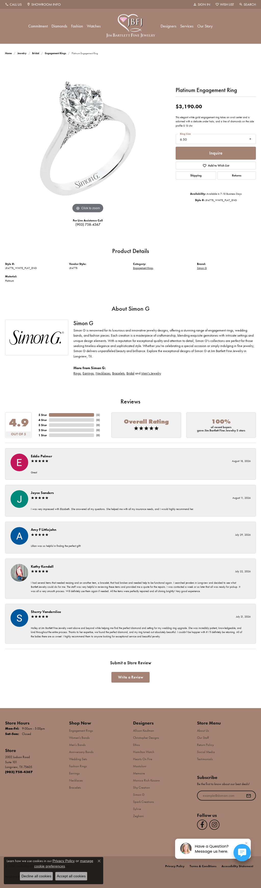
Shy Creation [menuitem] (141, 787)
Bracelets (118, 373)
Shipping (196, 175)
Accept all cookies (71, 876)
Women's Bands (79, 737)
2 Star (42, 430)
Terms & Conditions (203, 866)
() (98, 415)
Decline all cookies (36, 876)
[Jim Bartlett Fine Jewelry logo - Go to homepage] (131, 26)
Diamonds (59, 26)
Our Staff (203, 737)
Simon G (202, 268)
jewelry (22, 53)
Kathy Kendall (42, 566)
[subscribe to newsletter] (248, 795)
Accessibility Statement (237, 866)
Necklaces (103, 373)
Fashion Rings (78, 766)
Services (186, 26)
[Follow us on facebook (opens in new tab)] (202, 825)
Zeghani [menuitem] (138, 816)
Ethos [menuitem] (136, 745)
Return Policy (205, 745)
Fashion (77, 26)
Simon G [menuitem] (139, 794)
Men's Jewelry (151, 373)
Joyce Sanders (42, 492)
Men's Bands (77, 745)
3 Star (42, 425)
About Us (203, 730)
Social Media (206, 752)
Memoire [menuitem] (139, 773)
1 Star (42, 435)
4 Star (42, 420)
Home (8, 53)
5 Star (42, 415)
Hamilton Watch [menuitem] (143, 752)
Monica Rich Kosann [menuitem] (146, 780)
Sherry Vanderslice (46, 611)
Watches (94, 26)
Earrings (88, 373)
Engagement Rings (55, 53)
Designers (168, 26)
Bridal (35, 53)
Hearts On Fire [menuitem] (142, 759)
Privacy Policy (175, 866)
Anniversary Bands (81, 752)
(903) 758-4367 (87, 224)
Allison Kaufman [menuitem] (143, 730)
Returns (236, 175)
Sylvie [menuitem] (137, 809)
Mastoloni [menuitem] (139, 766)
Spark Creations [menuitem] (143, 802)
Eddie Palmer (41, 456)
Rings (77, 373)
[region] (87, 138)
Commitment (38, 26)
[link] (13, 4)
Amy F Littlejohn (43, 529)
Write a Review (130, 677)
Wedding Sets (78, 759)
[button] (201, 4)
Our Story (205, 26)
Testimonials (205, 759)
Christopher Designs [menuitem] (146, 737)
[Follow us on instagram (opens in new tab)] (214, 825)
